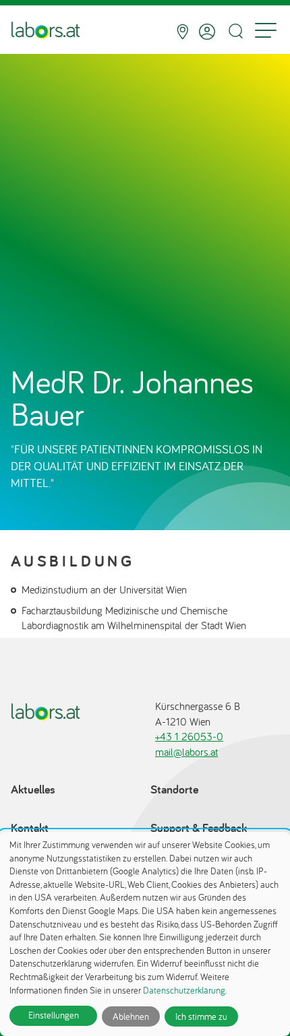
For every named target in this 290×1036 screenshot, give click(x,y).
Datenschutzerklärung (184, 990)
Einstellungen (53, 1015)
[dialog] (145, 934)
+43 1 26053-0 (189, 736)
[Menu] (266, 31)
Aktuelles (33, 789)
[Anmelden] (207, 32)
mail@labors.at (186, 751)
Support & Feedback (198, 827)
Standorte (174, 789)
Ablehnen (131, 1016)
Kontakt (30, 827)
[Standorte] (182, 32)
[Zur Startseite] (45, 31)
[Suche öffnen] (235, 31)
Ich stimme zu (201, 1016)
